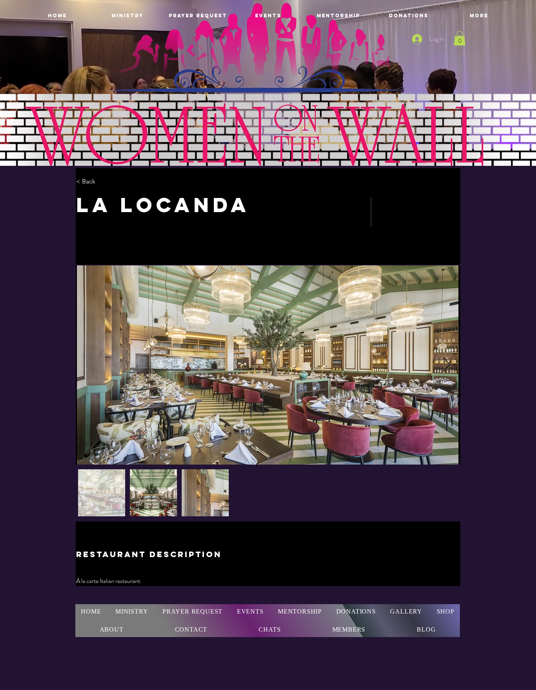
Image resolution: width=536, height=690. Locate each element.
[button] (460, 38)
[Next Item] (446, 365)
